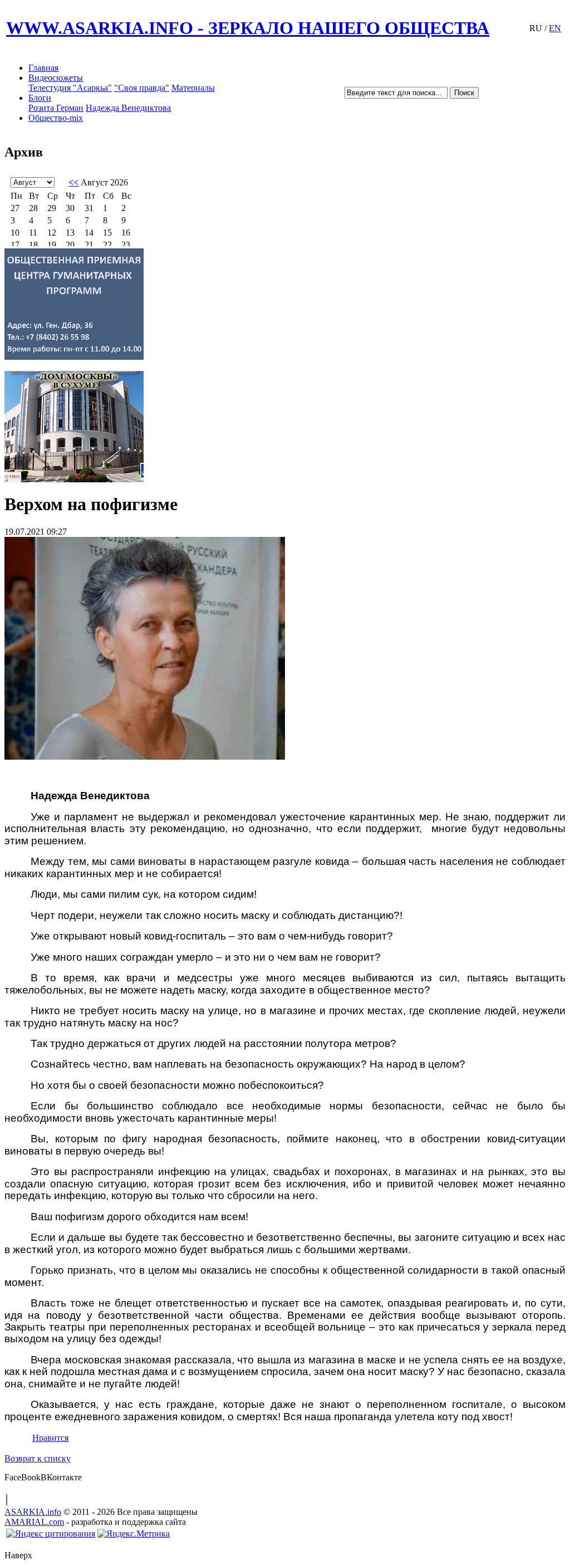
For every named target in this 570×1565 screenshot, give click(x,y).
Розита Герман (55, 108)
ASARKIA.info (32, 1512)
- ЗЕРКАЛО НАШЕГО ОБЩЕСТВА (247, 28)
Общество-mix (55, 118)
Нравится (50, 1437)
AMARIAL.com (34, 1522)
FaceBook (22, 1477)
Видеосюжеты (55, 77)
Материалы (193, 87)
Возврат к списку (37, 1458)
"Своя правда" (141, 87)
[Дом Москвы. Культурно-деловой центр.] (285, 426)
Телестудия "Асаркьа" (70, 87)
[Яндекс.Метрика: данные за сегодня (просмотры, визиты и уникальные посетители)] (133, 1534)
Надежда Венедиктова (128, 108)
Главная (43, 67)
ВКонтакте (61, 1477)
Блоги (39, 97)
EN (555, 28)
